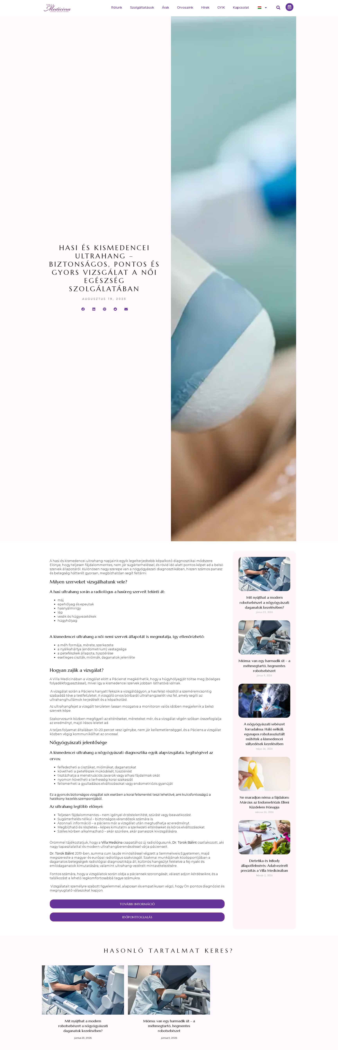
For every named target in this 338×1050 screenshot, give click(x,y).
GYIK (221, 7)
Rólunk (116, 7)
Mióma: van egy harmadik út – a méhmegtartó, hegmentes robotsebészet (264, 665)
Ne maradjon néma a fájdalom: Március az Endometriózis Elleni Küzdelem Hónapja (264, 802)
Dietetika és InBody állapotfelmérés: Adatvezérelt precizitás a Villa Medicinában (264, 865)
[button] (278, 7)
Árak (165, 7)
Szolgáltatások (142, 7)
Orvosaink (185, 7)
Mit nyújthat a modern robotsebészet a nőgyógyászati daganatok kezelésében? (264, 602)
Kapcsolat (241, 7)
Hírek (205, 7)
